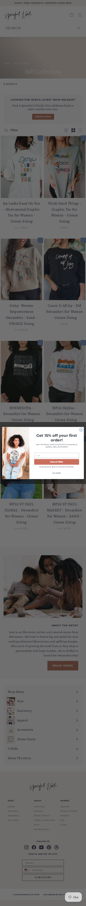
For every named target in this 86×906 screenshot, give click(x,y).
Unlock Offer (56, 461)
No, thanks (56, 473)
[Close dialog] (81, 429)
